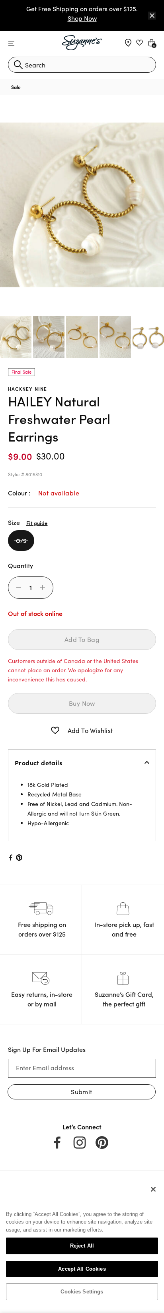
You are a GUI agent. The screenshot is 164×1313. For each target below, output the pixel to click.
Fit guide (36, 522)
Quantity (20, 565)
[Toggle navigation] (11, 43)
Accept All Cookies (81, 1269)
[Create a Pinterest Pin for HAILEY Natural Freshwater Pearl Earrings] (19, 857)
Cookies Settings (82, 1292)
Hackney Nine (27, 388)
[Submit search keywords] (18, 64)
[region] (82, 1243)
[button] (55, 731)
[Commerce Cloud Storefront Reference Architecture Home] (82, 42)
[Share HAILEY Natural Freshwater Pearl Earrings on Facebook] (10, 857)
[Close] (152, 16)
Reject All (82, 1246)
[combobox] (82, 65)
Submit (81, 1091)
